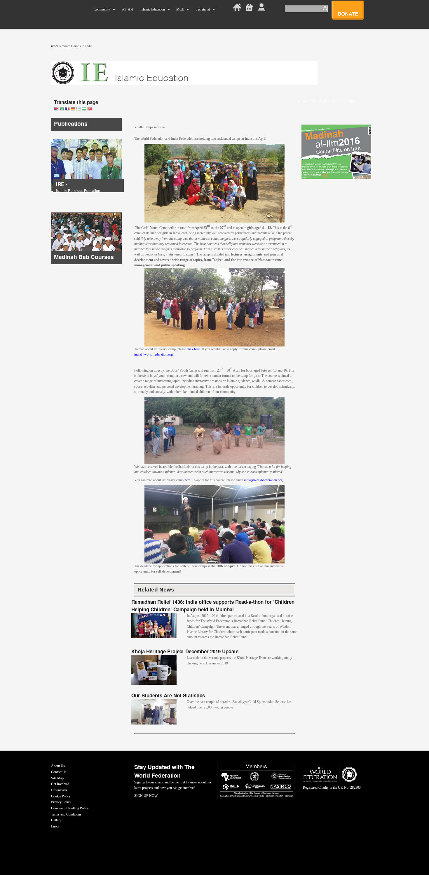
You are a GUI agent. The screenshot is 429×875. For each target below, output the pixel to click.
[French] (67, 109)
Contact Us (59, 772)
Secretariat (201, 9)
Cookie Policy (61, 796)
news (54, 46)
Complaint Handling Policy (70, 808)
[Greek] (78, 109)
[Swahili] (84, 109)
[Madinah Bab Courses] (86, 263)
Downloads (59, 790)
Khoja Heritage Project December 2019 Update (184, 651)
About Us (58, 766)
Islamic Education (151, 9)
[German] (73, 109)
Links (55, 826)
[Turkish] (89, 109)
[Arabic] (62, 109)
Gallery (56, 820)
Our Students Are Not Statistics (168, 695)
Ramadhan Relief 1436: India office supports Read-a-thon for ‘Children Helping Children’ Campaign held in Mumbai (212, 605)
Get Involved (60, 784)
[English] (56, 109)
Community (100, 9)
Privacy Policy (61, 802)
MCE (178, 9)
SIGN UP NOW (146, 796)
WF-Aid (127, 9)
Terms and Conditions (66, 814)
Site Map (57, 778)
